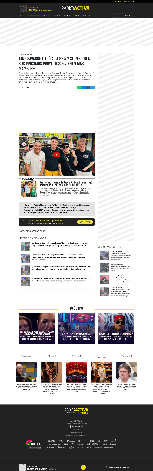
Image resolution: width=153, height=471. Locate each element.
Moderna (61, 447)
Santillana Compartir (83, 441)
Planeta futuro (104, 444)
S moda (89, 447)
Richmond (51, 447)
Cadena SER (92, 441)
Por (24, 88)
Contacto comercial (76, 426)
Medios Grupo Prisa (34, 447)
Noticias (67, 15)
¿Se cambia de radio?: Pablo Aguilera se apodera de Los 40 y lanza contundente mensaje (26, 387)
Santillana (72, 441)
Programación (33, 15)
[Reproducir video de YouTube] (57, 154)
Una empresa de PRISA (34, 443)
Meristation (108, 447)
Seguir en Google (84, 222)
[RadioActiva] (75, 8)
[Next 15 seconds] (88, 467)
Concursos (86, 15)
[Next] (93, 467)
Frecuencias (47, 15)
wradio (73, 444)
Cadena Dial (88, 444)
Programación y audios (118, 467)
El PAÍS (52, 441)
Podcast (58, 15)
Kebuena (111, 444)
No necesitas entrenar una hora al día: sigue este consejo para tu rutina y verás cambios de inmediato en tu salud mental (51, 388)
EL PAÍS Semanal (96, 444)
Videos (76, 15)
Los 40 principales (63, 441)
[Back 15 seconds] (78, 467)
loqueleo (98, 447)
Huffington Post (55, 444)
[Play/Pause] (83, 467)
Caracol (113, 441)
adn (106, 441)
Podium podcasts (72, 447)
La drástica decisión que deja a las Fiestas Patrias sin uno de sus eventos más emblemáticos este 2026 (76, 387)
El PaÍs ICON (81, 447)
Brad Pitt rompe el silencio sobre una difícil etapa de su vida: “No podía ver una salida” (126, 387)
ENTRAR (117, 1)
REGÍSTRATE (129, 1)
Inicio (22, 15)
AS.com (99, 441)
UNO (67, 444)
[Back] (73, 467)
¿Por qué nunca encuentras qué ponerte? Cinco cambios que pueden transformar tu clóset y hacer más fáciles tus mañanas (101, 388)
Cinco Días (81, 444)
